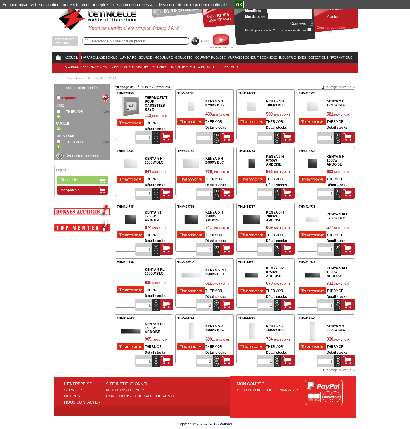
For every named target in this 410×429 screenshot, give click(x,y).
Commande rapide (331, 28)
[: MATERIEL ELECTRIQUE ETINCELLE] (80, 57)
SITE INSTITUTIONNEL (127, 384)
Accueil (92, 78)
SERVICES (73, 390)
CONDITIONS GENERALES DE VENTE (140, 396)
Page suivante (340, 87)
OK (239, 4)
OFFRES (72, 396)
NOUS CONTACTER (82, 402)
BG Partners (223, 424)
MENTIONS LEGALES (125, 390)
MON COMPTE (250, 384)
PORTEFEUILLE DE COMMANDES (268, 390)
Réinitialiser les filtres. (82, 155)
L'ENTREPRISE (78, 384)
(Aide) (205, 41)
